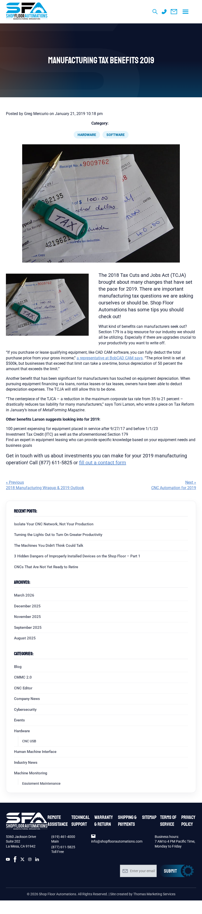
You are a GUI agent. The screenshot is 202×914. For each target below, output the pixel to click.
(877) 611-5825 (63, 847)
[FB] (15, 860)
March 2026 (24, 595)
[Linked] (37, 860)
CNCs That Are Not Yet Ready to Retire (46, 567)
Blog (18, 667)
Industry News (25, 762)
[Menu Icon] (185, 12)
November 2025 (27, 617)
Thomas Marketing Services (154, 894)
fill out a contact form (102, 462)
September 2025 (28, 627)
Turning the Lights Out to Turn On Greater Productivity (58, 534)
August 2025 (25, 638)
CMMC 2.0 (23, 677)
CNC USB (29, 741)
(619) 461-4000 (63, 837)
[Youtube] (8, 860)
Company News (27, 699)
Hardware (87, 135)
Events (19, 720)
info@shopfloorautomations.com (116, 841)
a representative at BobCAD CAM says (110, 358)
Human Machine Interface (35, 751)
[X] (22, 860)
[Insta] (30, 860)
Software (115, 135)
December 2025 (27, 606)
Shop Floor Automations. (58, 894)
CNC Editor (23, 688)
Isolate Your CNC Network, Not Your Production (53, 524)
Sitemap (149, 817)
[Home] (27, 11)
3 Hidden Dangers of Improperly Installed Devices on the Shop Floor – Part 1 (77, 556)
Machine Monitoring (30, 773)
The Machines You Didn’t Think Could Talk (48, 545)
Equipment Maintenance (41, 783)
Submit (176, 871)
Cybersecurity (25, 709)
